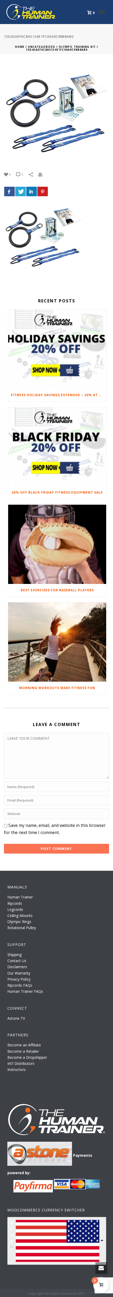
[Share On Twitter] (20, 191)
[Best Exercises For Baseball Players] (57, 544)
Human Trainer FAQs (25, 991)
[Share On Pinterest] (42, 191)
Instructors (16, 1069)
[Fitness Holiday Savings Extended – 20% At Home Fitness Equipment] (57, 349)
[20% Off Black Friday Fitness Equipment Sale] (57, 446)
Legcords (15, 909)
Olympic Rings (19, 921)
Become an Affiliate (24, 1044)
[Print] (43, 174)
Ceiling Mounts (20, 915)
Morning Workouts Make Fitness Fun (57, 688)
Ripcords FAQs (19, 985)
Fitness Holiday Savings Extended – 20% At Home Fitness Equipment (58, 395)
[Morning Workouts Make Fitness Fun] (57, 642)
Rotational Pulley (21, 927)
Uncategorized (41, 47)
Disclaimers (17, 966)
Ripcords (14, 903)
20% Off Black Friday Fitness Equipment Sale (57, 492)
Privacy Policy (18, 979)
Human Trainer (20, 897)
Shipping (14, 954)
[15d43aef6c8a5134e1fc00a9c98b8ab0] (56, 113)
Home (19, 47)
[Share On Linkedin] (31, 191)
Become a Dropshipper (27, 1057)
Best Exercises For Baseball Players (57, 590)
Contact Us (16, 960)
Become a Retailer (23, 1051)
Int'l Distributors (20, 1063)
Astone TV (16, 1018)
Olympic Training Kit (77, 47)
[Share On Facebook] (9, 191)
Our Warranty (18, 973)
